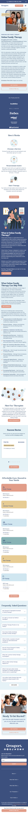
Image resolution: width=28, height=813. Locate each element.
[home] (4, 5)
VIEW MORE (14, 685)
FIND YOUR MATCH (14, 420)
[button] (25, 5)
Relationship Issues (9, 445)
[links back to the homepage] (14, 746)
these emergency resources (19, 804)
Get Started (19, 5)
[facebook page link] (5, 749)
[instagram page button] (8, 749)
